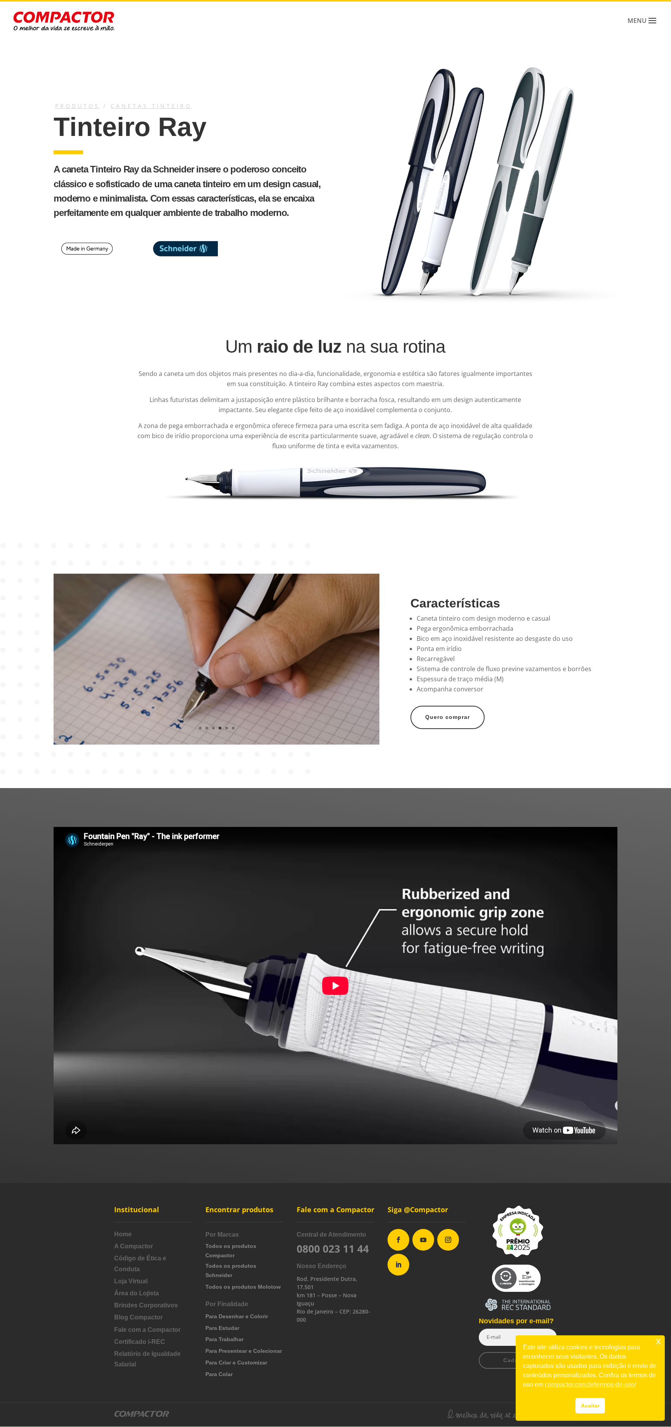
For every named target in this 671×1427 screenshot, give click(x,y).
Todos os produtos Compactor (230, 1250)
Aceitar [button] (590, 1406)
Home (123, 1234)
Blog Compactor (138, 1317)
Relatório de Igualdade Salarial (147, 1359)
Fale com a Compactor (147, 1329)
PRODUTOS (77, 106)
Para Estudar (222, 1328)
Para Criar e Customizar (236, 1362)
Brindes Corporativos (146, 1305)
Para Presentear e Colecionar (243, 1351)
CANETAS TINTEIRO (151, 106)
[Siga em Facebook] (398, 1240)
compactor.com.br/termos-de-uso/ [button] (590, 1384)
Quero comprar (447, 717)
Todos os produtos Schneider (230, 1270)
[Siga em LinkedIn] (398, 1265)
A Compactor (133, 1246)
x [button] (658, 1341)
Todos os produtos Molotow (243, 1287)
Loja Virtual (131, 1281)
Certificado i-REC (139, 1341)
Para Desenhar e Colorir (236, 1316)
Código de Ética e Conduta (140, 1263)
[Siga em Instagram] (448, 1240)
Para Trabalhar (224, 1339)
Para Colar (219, 1374)
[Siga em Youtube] (423, 1240)
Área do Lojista (136, 1293)
